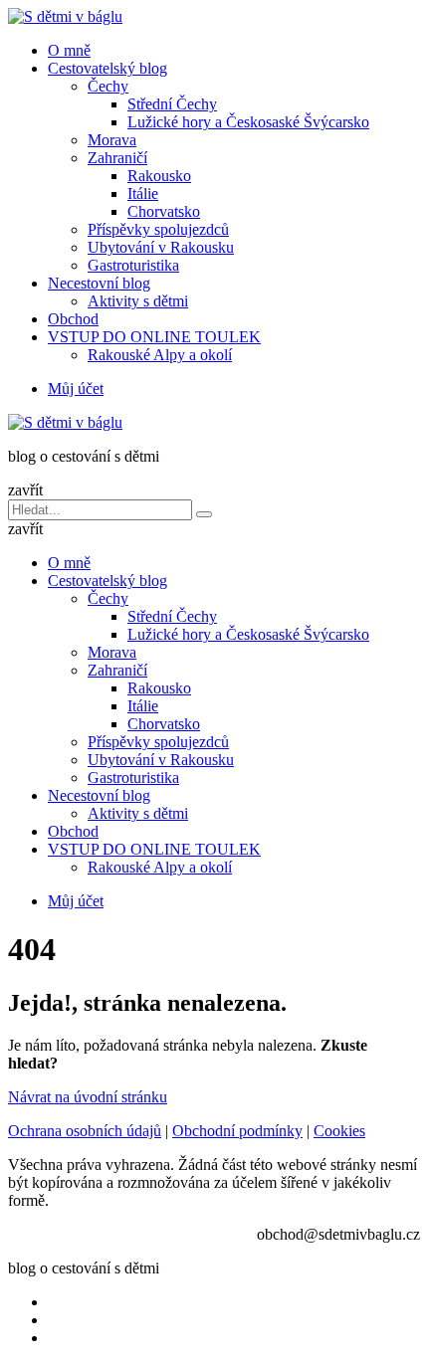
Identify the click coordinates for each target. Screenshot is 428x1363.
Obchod (73, 318)
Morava (112, 139)
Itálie (142, 193)
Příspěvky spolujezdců (158, 229)
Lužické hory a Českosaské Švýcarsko (248, 121)
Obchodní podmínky (237, 1130)
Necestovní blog (99, 283)
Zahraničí (117, 157)
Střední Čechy (172, 104)
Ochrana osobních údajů (84, 1130)
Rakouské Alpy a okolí (160, 354)
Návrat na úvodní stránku (87, 1096)
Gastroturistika (133, 265)
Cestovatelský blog (107, 68)
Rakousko (159, 175)
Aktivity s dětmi (138, 300)
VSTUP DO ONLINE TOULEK (154, 336)
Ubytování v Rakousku (161, 247)
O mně (69, 50)
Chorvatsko (163, 211)
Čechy (108, 86)
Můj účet (76, 388)
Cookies (339, 1130)
